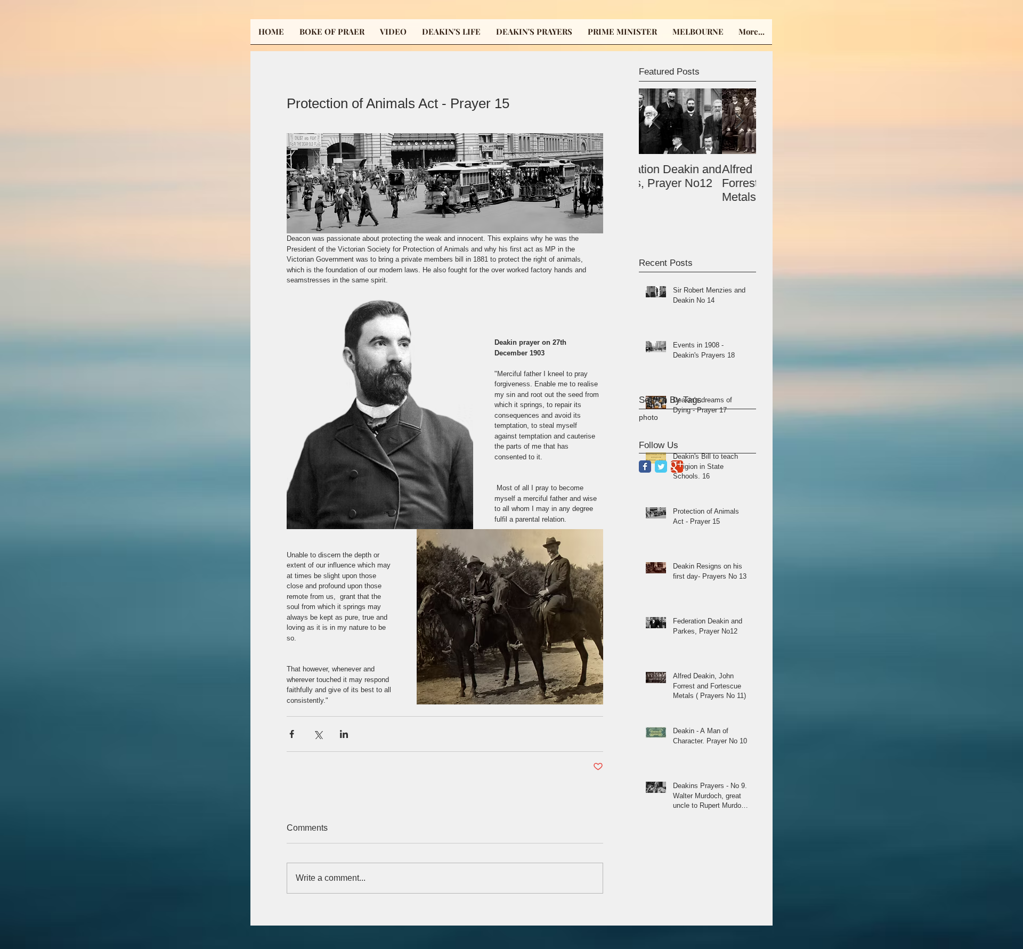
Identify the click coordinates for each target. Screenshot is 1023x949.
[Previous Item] (656, 121)
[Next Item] (739, 121)
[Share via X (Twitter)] (318, 734)
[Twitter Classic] (661, 466)
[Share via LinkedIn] (344, 734)
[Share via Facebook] (292, 734)
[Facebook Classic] (645, 466)
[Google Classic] (677, 466)
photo (648, 417)
